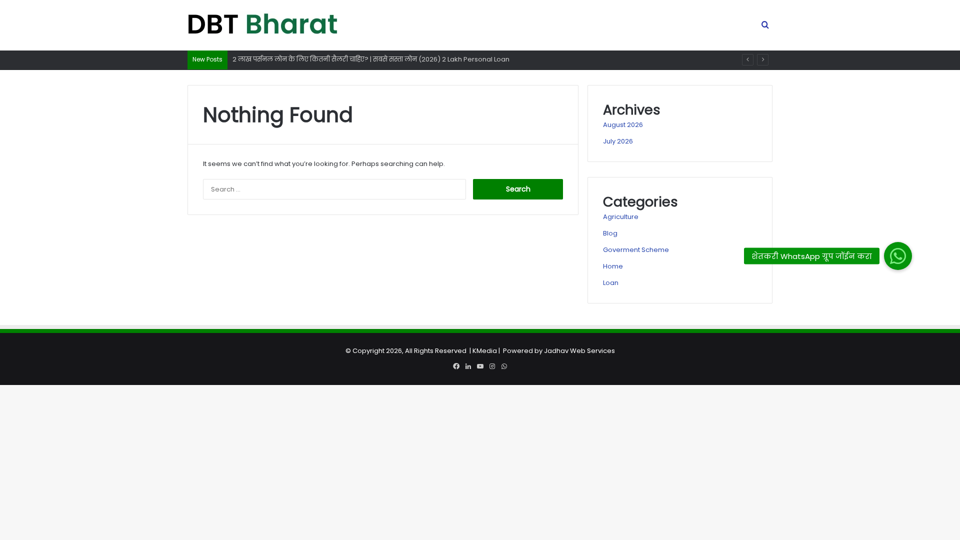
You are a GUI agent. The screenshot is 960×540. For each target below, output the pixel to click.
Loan (610, 283)
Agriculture (620, 217)
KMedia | (487, 351)
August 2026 (623, 125)
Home (613, 266)
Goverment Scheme (636, 249)
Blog (610, 233)
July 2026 (618, 141)
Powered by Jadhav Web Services (559, 351)
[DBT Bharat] (263, 25)
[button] (898, 256)
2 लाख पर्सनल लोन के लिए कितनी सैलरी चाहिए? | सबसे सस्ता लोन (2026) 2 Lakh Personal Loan (371, 59)
